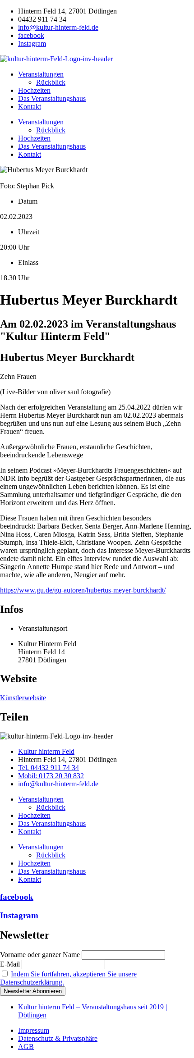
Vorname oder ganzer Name (40, 954)
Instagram (19, 915)
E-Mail (10, 964)
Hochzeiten (34, 90)
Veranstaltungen (41, 74)
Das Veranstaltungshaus (52, 98)
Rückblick (50, 82)
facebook (16, 897)
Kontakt (29, 106)
